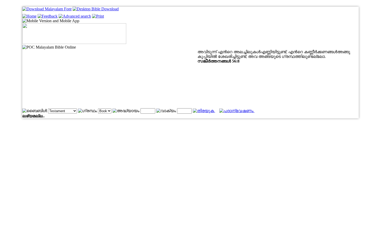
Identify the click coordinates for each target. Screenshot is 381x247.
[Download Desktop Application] (96, 9)
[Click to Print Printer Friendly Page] (98, 16)
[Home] (29, 16)
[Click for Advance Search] (75, 16)
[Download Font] (47, 9)
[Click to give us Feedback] (48, 16)
